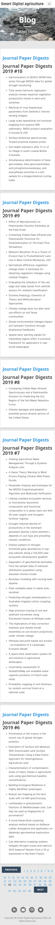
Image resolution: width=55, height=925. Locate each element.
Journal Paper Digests (26, 58)
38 (39, 884)
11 (9, 877)
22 (9, 881)
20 (50, 877)
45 (29, 890)
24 (19, 881)
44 (24, 890)
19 (45, 877)
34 (19, 884)
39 (44, 884)
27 (34, 881)
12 (13, 877)
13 (18, 877)
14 (22, 877)
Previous (11, 869)
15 (27, 877)
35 (24, 884)
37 (34, 884)
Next (40, 889)
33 (14, 884)
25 (24, 881)
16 (31, 877)
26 (29, 881)
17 (36, 877)
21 (5, 881)
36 (29, 884)
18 (40, 877)
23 (14, 881)
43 (19, 890)
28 (39, 881)
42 (14, 890)
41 (9, 890)
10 (4, 877)
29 (44, 881)
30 (49, 881)
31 (5, 884)
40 (49, 884)
